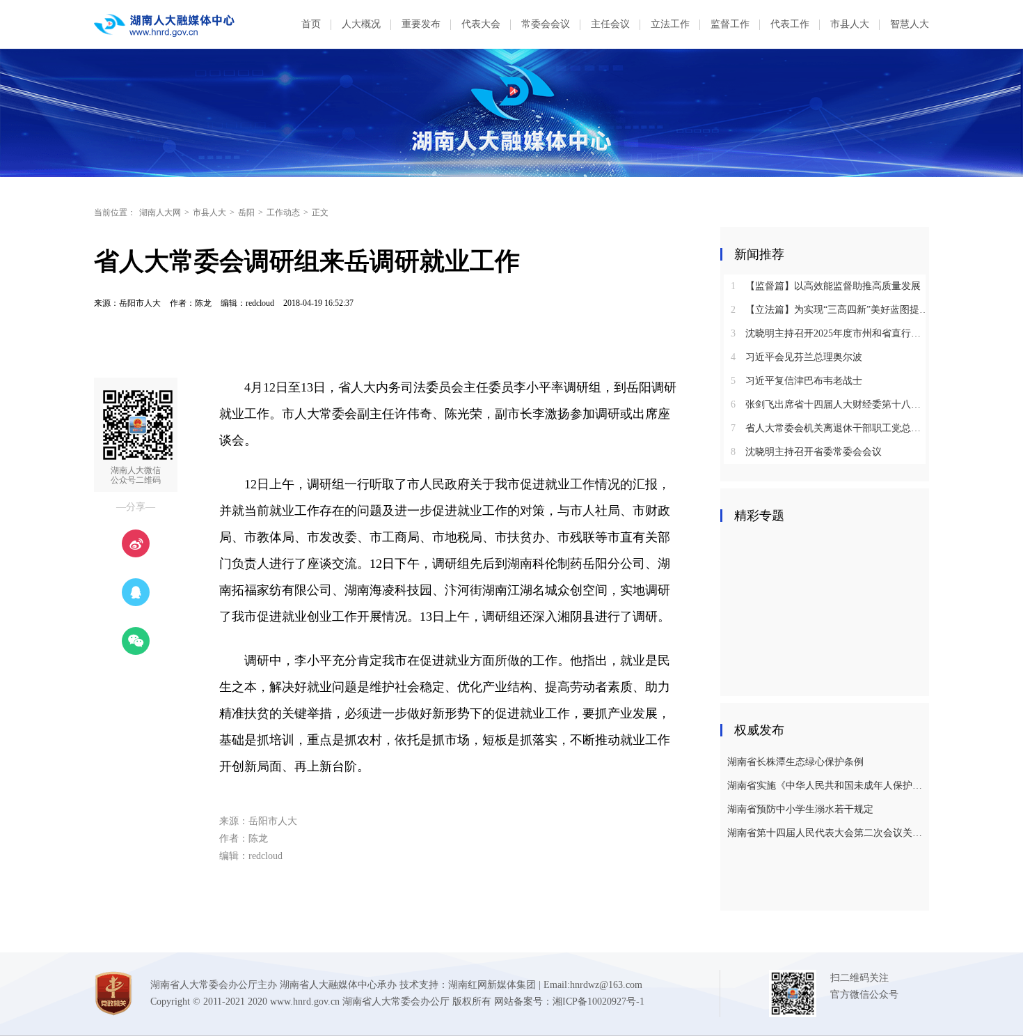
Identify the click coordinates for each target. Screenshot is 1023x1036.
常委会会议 (545, 24)
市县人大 (849, 24)
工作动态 (283, 212)
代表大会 (480, 24)
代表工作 (789, 24)
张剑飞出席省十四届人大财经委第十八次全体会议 (830, 404)
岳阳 (246, 212)
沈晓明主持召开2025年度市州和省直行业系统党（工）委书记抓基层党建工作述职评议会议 (830, 333)
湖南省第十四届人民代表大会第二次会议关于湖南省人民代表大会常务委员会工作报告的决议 (826, 833)
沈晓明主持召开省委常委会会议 (806, 452)
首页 (311, 24)
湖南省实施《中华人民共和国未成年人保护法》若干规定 (826, 785)
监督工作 (730, 24)
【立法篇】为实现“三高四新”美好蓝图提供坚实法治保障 (830, 309)
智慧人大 (909, 24)
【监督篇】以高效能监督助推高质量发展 (826, 286)
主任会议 (610, 24)
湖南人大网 (160, 212)
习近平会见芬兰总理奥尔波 (796, 357)
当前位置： (115, 212)
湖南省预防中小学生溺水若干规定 (800, 809)
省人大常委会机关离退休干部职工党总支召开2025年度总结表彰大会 (830, 428)
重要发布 (421, 24)
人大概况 (361, 24)
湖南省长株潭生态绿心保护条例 (795, 762)
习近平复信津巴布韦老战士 (796, 381)
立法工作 (670, 24)
